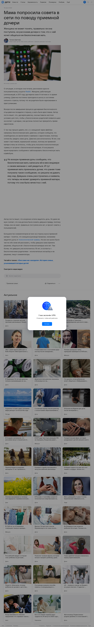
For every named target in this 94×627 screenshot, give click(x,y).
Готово (47, 324)
